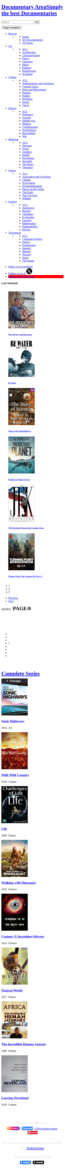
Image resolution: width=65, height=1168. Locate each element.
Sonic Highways (12, 721)
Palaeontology (30, 226)
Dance (25, 58)
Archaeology (29, 130)
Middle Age (28, 120)
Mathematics (29, 223)
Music (25, 64)
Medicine (13, 139)
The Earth (27, 192)
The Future (28, 260)
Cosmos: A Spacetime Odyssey (22, 936)
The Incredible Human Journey (23, 1044)
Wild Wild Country (15, 775)
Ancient (26, 117)
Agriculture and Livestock (36, 176)
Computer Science (32, 239)
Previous (13, 598)
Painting (26, 67)
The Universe (29, 195)
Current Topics (30, 86)
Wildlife (26, 198)
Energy (26, 242)
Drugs (25, 148)
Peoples (26, 92)
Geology (27, 220)
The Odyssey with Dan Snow (20, 334)
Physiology (28, 158)
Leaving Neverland (15, 1098)
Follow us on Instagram (21, 276)
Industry (26, 248)
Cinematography (31, 55)
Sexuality (27, 161)
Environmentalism (32, 186)
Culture (12, 77)
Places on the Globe (33, 189)
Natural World (11, 990)
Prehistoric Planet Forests (19, 479)
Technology (14, 232)
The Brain (27, 164)
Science (12, 201)
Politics (26, 95)
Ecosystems (28, 183)
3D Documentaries (32, 39)
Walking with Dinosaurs (18, 883)
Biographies (28, 133)
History (12, 108)
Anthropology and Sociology (38, 83)
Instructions (35, 1148)
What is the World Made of (19, 431)
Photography (29, 70)
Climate (26, 179)
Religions (27, 98)
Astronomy (28, 207)
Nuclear (26, 254)
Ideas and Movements (34, 89)
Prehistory (27, 114)
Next (11, 601)
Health (25, 154)
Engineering (29, 245)
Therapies (27, 167)
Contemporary (30, 126)
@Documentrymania (45, 1128)
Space (25, 257)
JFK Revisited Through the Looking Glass (26, 528)
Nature (12, 170)
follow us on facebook (20, 266)
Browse (12, 33)
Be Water (12, 383)
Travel (25, 105)
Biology (26, 211)
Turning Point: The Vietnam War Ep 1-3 (25, 576)
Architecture (29, 52)
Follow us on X (17, 273)
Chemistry (27, 214)
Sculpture (27, 74)
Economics (28, 217)
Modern (26, 123)
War (24, 136)
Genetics (27, 151)
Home (25, 36)
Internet (26, 251)
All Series (27, 42)
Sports (25, 102)
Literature (27, 61)
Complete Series (20, 673)
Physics (26, 229)
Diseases (27, 145)
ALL (25, 49)
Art (10, 46)
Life (4, 829)
